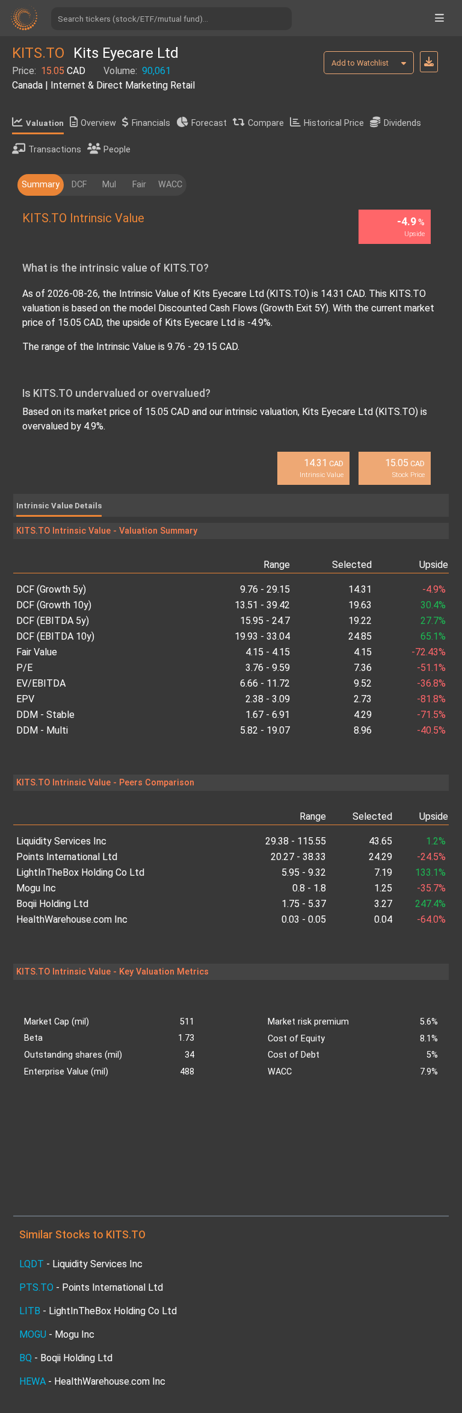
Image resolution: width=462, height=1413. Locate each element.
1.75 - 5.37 (304, 903)
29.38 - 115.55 (295, 841)
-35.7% (431, 888)
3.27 (383, 903)
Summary (41, 184)
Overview (98, 123)
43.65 (380, 841)
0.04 (383, 919)
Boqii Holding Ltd (52, 903)
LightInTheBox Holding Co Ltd (80, 872)
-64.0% (431, 919)
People (117, 150)
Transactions (54, 150)
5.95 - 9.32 (304, 872)
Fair (139, 184)
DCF (79, 184)
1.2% (435, 841)
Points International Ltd (66, 856)
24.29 (380, 856)
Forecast (209, 123)
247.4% (430, 903)
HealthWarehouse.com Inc (72, 919)
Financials (151, 123)
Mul (109, 184)
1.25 (383, 888)
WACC (170, 184)
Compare (266, 123)
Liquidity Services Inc (61, 841)
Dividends (402, 123)
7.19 (383, 872)
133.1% (430, 872)
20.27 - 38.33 (298, 856)
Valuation (45, 123)
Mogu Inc (36, 888)
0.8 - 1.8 (309, 888)
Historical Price (334, 123)
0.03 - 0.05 (304, 919)
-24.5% (431, 856)
